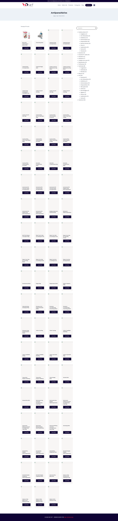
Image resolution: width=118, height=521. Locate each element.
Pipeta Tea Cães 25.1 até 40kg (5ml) (25, 260)
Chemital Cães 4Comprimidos (53, 43)
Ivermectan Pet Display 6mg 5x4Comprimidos (40, 212)
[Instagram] (94, 5)
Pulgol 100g (38, 283)
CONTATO (88, 5)
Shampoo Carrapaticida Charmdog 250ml (53, 307)
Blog (83, 5)
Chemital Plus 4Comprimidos (25, 67)
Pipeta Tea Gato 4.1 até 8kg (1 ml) (53, 260)
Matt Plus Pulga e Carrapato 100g (26, 236)
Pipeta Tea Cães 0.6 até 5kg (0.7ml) (54, 236)
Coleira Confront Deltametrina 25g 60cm (67, 68)
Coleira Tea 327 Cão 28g (53, 91)
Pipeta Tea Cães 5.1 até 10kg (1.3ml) (40, 260)
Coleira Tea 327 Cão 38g (66, 91)
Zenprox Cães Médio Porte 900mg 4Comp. (25, 500)
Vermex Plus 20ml (26, 400)
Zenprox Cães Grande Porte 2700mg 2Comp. (66, 476)
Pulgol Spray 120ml (54, 283)
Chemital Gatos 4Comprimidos (66, 43)
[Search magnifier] (96, 28)
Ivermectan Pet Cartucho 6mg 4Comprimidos (53, 188)
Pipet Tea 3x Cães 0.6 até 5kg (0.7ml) (40, 236)
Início (59, 5)
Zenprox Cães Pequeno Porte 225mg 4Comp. (39, 500)
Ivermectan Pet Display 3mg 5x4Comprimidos (26, 212)
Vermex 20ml (66, 377)
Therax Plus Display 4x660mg (40, 378)
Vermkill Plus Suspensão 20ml (53, 451)
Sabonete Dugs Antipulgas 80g (25, 307)
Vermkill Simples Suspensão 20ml (39, 475)
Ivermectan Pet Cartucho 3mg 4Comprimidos (39, 188)
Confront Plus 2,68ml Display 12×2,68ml (66, 140)
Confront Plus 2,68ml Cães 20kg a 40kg (53, 140)
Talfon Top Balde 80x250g (39, 355)
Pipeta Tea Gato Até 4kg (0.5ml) (66, 260)
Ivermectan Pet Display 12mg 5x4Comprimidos (67, 188)
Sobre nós (64, 5)
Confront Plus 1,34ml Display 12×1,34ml (39, 140)
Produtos (70, 5)
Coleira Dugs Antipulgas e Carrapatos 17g (25, 92)
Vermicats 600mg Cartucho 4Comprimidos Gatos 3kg (53, 427)
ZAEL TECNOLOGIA (68, 517)
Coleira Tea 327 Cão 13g (39, 91)
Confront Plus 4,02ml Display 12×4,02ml (25, 164)
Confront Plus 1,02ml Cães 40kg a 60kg (67, 116)
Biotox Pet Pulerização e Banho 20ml (25, 44)
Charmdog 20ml (39, 42)
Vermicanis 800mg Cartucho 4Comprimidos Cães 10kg (26, 427)
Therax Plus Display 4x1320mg (26, 378)
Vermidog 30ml (66, 425)
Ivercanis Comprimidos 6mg (66, 164)
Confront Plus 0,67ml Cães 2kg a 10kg (40, 116)
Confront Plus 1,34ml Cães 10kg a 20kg (26, 140)
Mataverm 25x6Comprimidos (67, 212)
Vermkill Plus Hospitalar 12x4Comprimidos (40, 452)
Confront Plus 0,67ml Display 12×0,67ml (53, 116)
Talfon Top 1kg (53, 330)
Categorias (77, 5)
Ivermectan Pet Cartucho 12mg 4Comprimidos (25, 188)
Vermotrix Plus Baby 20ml (53, 475)
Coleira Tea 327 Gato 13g (25, 115)
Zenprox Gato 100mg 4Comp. (53, 500)
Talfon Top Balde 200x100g (66, 331)
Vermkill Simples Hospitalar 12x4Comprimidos (26, 476)
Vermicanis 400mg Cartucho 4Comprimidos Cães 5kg (67, 402)
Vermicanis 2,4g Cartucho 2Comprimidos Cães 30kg (39, 402)
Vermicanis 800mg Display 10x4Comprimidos (40, 427)
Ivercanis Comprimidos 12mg (39, 164)
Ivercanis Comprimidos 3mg (54, 163)
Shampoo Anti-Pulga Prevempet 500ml (39, 307)
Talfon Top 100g (39, 330)
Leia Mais (26, 48)
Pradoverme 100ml (26, 283)
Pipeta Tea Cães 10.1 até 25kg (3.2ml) (66, 236)
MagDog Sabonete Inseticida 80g (54, 212)
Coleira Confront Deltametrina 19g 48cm (53, 68)
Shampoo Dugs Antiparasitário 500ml (25, 332)
